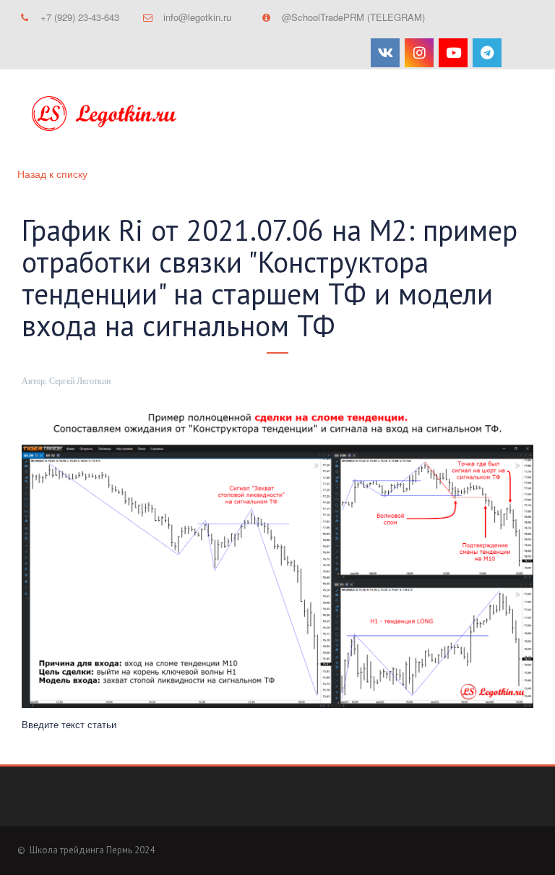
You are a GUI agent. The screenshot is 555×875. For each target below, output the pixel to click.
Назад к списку (52, 173)
